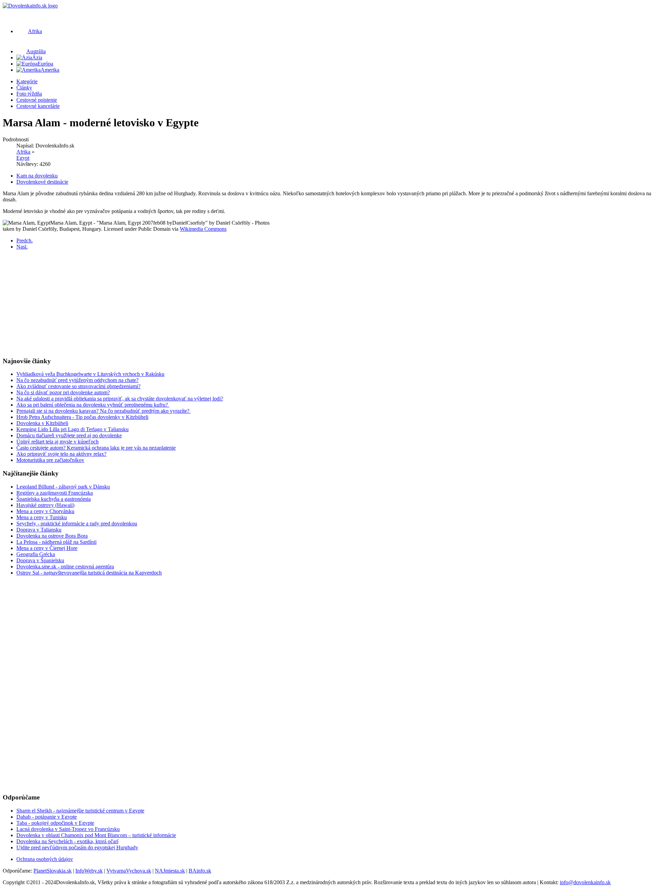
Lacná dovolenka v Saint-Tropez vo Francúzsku (68, 829)
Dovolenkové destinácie (42, 182)
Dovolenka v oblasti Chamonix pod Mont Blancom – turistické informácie (96, 835)
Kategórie (27, 81)
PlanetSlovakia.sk (52, 871)
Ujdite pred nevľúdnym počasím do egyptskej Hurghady (77, 847)
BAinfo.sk (200, 871)
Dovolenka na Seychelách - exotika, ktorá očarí (67, 841)
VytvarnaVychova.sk (128, 871)
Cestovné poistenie (36, 100)
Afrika (23, 152)
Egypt (22, 158)
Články (24, 87)
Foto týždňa (29, 94)
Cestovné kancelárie (38, 106)
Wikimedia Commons (203, 229)
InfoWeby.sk (89, 871)
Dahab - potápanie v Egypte (46, 817)
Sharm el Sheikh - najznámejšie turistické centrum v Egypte (80, 811)
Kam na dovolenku (37, 176)
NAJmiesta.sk (170, 871)
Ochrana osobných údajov (44, 859)
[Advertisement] (207, 303)
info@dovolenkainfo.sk (585, 882)
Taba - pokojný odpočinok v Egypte (55, 823)
